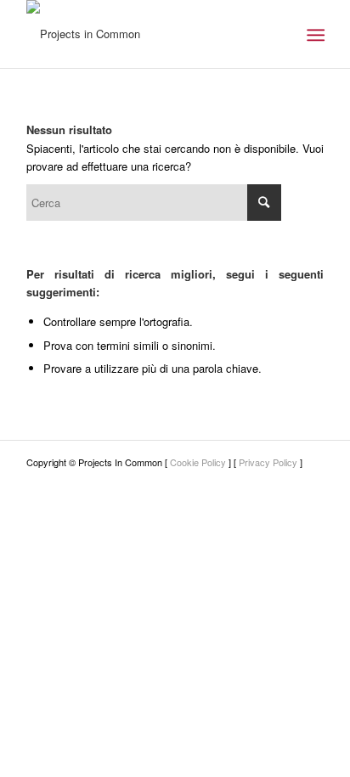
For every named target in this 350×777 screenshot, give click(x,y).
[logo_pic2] (145, 34)
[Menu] (314, 34)
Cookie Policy (198, 462)
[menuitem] (314, 34)
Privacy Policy (268, 462)
